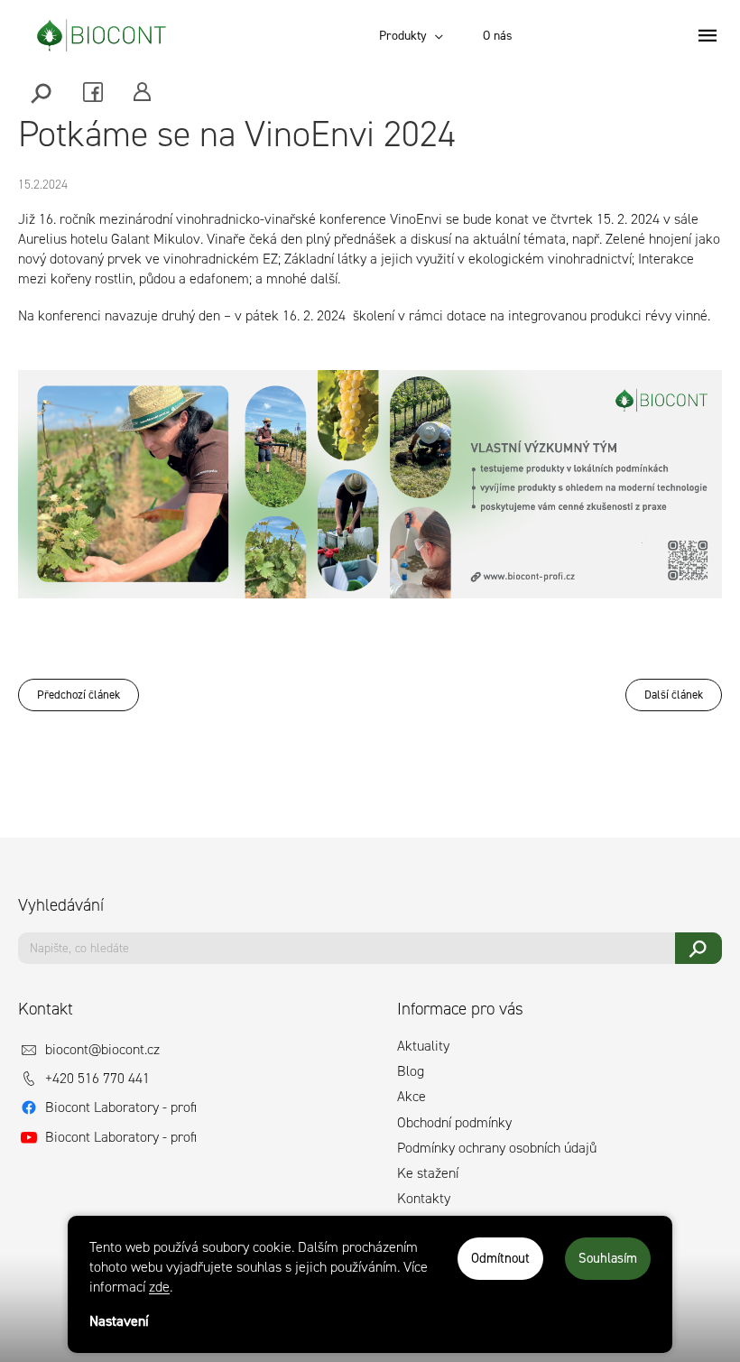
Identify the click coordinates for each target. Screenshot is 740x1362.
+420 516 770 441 (97, 1078)
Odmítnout (500, 1258)
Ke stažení (427, 1172)
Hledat (699, 948)
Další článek (673, 694)
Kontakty (423, 1198)
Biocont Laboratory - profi (121, 1107)
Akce (411, 1096)
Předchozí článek (78, 694)
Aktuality (423, 1045)
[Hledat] (43, 91)
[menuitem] (411, 36)
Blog (410, 1070)
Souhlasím (607, 1258)
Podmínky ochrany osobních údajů (497, 1147)
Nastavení (119, 1320)
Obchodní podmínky (454, 1122)
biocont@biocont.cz (102, 1049)
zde (159, 1286)
